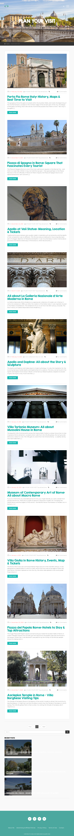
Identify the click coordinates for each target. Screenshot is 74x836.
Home (7, 43)
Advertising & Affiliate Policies (25, 828)
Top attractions (42, 91)
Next (44, 726)
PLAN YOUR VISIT (32, 91)
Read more (12, 112)
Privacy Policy (42, 828)
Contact (61, 828)
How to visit (39, 357)
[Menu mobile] (67, 6)
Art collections (30, 357)
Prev (30, 726)
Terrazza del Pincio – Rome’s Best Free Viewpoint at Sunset (32, 793)
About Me (11, 828)
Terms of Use (53, 828)
